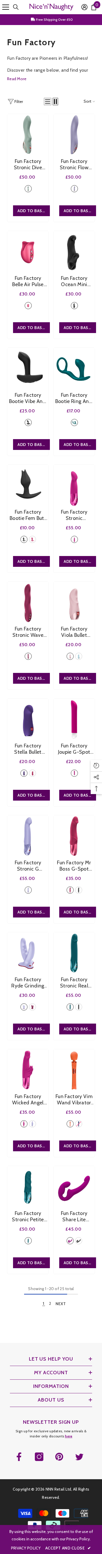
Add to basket (34, 210)
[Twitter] (79, 1457)
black (74, 305)
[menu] (5, 7)
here (68, 1436)
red (28, 656)
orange (70, 1123)
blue (78, 656)
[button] (47, 101)
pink (28, 305)
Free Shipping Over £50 (54, 19)
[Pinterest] (59, 1457)
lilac (74, 188)
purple (23, 773)
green (28, 188)
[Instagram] (39, 1457)
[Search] (15, 7)
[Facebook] (19, 1457)
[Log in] (84, 7)
